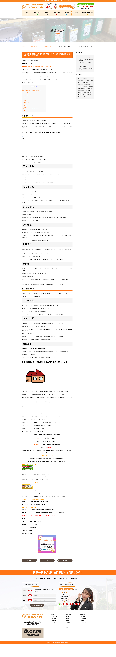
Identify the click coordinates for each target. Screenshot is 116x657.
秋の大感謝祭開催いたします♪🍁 (84, 57)
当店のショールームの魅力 (82, 92)
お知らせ (89, 94)
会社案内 (47, 12)
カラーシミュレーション (70, 627)
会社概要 (53, 622)
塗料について (80, 94)
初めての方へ (37, 12)
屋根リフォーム (80, 82)
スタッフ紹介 (54, 624)
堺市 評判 (91, 86)
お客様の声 (53, 625)
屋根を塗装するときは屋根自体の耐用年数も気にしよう (33, 109)
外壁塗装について (80, 84)
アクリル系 (26, 92)
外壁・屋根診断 (68, 622)
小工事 (84, 78)
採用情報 (82, 620)
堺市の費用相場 (80, 88)
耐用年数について (26, 89)
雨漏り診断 (68, 624)
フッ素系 (25, 97)
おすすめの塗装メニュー (87, 12)
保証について (80, 78)
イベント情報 (84, 96)
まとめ (23, 110)
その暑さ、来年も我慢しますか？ (84, 66)
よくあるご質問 (83, 618)
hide (36, 86)
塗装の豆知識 (85, 82)
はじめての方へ (54, 616)
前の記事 (29, 560)
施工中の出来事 (88, 90)
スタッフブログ (54, 627)
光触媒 (25, 100)
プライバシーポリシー (84, 622)
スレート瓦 (26, 104)
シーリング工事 (86, 80)
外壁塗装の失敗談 (80, 80)
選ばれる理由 (57, 12)
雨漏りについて (89, 88)
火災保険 (84, 88)
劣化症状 (91, 80)
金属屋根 (25, 107)
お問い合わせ (83, 616)
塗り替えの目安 (25, 102)
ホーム (27, 12)
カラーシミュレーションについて (83, 86)
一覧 (47, 560)
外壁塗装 (67, 618)
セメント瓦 (26, 105)
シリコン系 (26, 95)
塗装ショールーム (55, 620)
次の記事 (65, 560)
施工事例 (76, 12)
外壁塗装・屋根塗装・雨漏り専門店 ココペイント (32, 46)
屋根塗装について (53, 46)
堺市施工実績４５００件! (47, 455)
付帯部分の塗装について (82, 90)
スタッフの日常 (85, 94)
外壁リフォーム (87, 78)
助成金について (89, 92)
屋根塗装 (67, 620)
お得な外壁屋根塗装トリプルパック (72, 625)
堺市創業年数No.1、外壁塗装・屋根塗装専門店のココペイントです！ (37, 66)
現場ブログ (46, 46)
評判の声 (67, 12)
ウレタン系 (26, 94)
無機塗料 (25, 99)
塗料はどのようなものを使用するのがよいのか (31, 90)
